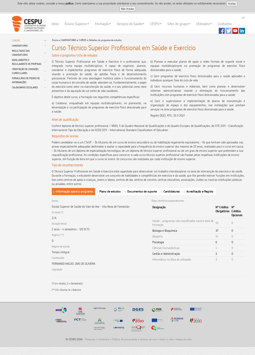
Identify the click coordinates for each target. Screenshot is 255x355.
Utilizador (203, 24)
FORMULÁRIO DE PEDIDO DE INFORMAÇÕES (26, 80)
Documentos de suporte (142, 191)
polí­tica (70, 3)
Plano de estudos (110, 191)
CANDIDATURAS (20, 45)
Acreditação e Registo (199, 191)
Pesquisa (90, 339)
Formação (102, 24)
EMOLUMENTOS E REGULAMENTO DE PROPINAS (26, 61)
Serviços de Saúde (129, 24)
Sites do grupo (177, 24)
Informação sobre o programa (74, 191)
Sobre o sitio (166, 339)
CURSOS (16, 40)
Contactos (225, 24)
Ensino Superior (76, 24)
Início (55, 24)
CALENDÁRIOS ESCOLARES (25, 87)
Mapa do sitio (183, 339)
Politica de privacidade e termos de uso (134, 339)
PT (243, 17)
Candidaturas (172, 191)
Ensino (55, 40)
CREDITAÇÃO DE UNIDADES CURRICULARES (25, 71)
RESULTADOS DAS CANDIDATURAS (21, 52)
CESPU (28, 24)
